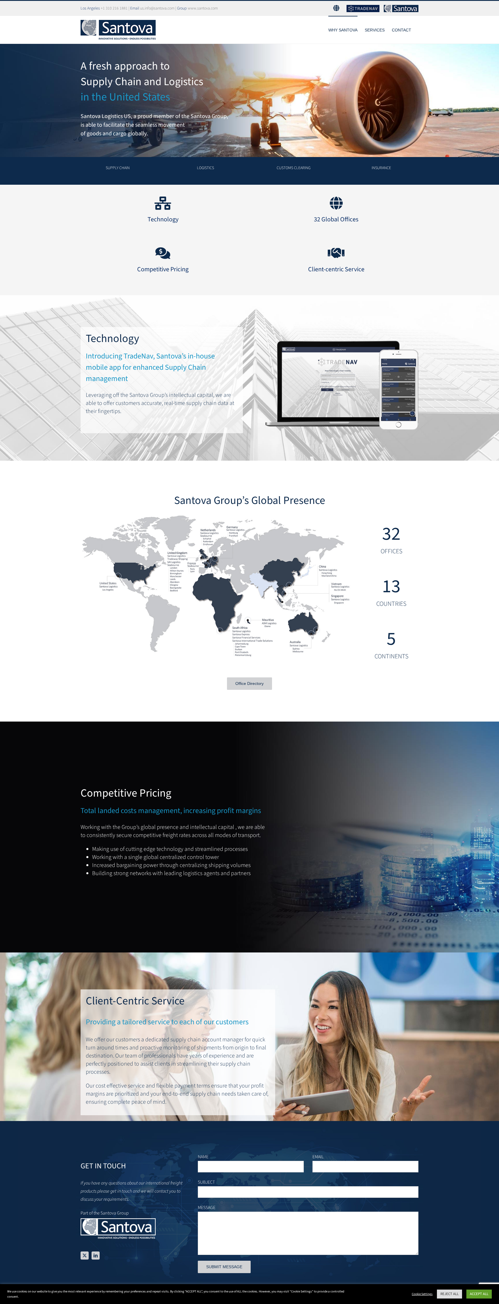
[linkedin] (96, 1255)
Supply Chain (118, 168)
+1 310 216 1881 (114, 8)
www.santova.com (203, 8)
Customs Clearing (293, 168)
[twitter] (85, 1255)
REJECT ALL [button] (449, 1293)
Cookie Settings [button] (422, 1294)
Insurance (381, 168)
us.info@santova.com (157, 8)
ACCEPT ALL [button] (479, 1293)
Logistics (205, 168)
